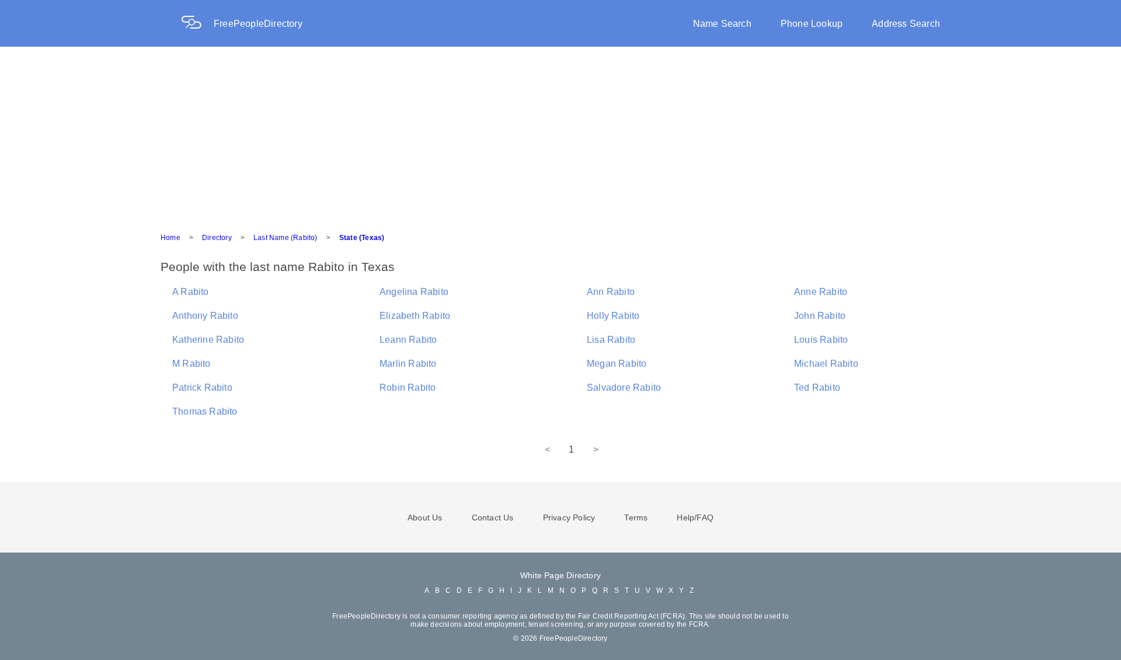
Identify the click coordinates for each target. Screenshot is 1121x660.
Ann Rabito (611, 292)
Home (170, 238)
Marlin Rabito (408, 364)
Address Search (906, 24)
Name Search (722, 24)
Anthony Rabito (205, 316)
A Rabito (190, 292)
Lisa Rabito (611, 340)
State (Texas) (362, 238)
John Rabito (819, 316)
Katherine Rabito (208, 340)
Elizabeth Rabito (415, 316)
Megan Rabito (616, 364)
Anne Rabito (820, 292)
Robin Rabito (408, 387)
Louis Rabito (821, 340)
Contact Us (493, 517)
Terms (635, 517)
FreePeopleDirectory (258, 24)
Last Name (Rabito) (285, 238)
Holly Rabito (613, 316)
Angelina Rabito (414, 292)
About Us (425, 517)
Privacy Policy (569, 517)
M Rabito (191, 364)
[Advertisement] (560, 134)
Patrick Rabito (202, 387)
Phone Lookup (812, 24)
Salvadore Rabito (624, 387)
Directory (217, 238)
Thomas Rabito (205, 411)
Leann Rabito (408, 340)
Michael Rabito (826, 364)
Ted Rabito (817, 387)
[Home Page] (197, 23)
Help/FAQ (695, 517)
